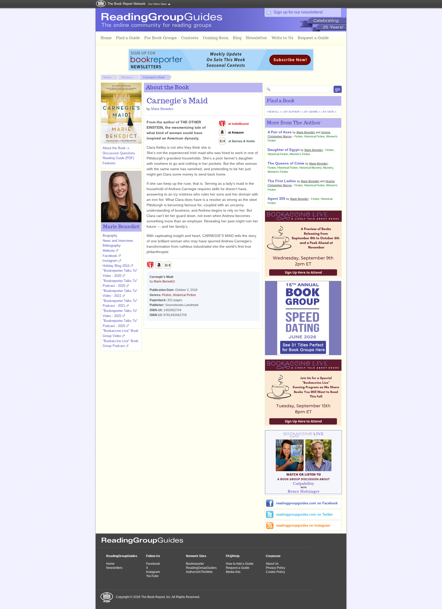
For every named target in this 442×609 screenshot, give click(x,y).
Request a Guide (237, 567)
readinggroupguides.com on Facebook (307, 503)
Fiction (166, 295)
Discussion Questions (119, 153)
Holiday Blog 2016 (116, 266)
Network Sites (196, 556)
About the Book (114, 148)
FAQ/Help (232, 556)
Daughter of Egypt (284, 150)
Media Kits (233, 571)
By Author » (293, 111)
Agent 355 (276, 199)
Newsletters (114, 567)
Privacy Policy (275, 567)
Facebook (110, 256)
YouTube (152, 576)
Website (109, 251)
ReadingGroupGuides (121, 556)
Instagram (110, 261)
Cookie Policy (275, 571)
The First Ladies (282, 181)
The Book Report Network (126, 4)
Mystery (328, 167)
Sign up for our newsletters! (298, 12)
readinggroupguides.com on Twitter (304, 514)
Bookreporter (195, 563)
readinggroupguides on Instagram (303, 525)
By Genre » (312, 111)
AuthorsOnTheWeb (199, 571)
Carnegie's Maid (153, 77)
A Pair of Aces (280, 132)
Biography (110, 235)
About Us (272, 563)
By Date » (329, 111)
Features (109, 163)
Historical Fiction (184, 295)
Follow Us (153, 556)
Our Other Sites (157, 4)
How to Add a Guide (239, 563)
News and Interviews (118, 241)
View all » (274, 111)
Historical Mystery (310, 167)
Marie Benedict (162, 109)
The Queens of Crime (286, 163)
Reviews (127, 77)
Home (107, 77)
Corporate (273, 556)
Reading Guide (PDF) (118, 158)
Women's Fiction (300, 154)
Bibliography (112, 245)
